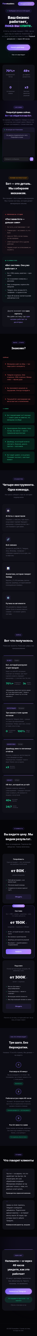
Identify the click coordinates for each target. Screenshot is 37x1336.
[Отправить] (31, 159)
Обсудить (18, 897)
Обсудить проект (26, 4)
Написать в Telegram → (18, 1291)
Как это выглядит (18, 55)
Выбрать (18, 951)
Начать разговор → (18, 47)
